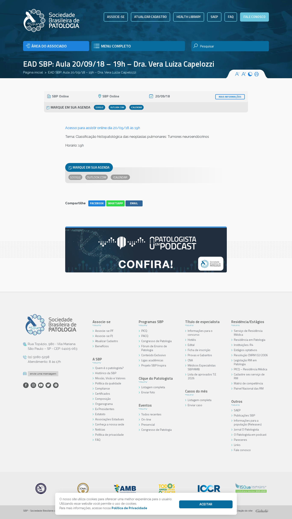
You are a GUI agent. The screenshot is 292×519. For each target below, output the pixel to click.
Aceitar (205, 504)
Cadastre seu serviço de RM (249, 376)
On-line (146, 419)
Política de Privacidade (129, 508)
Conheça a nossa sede (109, 424)
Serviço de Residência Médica (248, 332)
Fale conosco (254, 16)
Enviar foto (148, 392)
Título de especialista (202, 322)
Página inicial (33, 72)
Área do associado (49, 46)
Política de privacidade (109, 434)
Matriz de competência (248, 383)
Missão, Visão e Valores (110, 378)
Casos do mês (196, 391)
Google (99, 107)
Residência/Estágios (247, 322)
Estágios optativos (245, 350)
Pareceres (240, 439)
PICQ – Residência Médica (250, 369)
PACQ (144, 336)
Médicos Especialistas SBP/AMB (202, 367)
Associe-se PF (104, 330)
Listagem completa (153, 387)
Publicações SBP (244, 415)
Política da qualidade (108, 383)
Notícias (100, 429)
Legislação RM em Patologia (245, 362)
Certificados (102, 393)
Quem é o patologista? (109, 368)
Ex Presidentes (104, 409)
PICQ (144, 330)
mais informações (230, 97)
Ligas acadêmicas (152, 360)
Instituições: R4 (243, 345)
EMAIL (134, 203)
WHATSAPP (115, 203)
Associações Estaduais (109, 419)
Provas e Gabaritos (200, 355)
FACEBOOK (97, 203)
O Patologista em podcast (250, 434)
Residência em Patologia (249, 339)
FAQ (231, 16)
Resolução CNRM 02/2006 (251, 355)
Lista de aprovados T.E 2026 (202, 376)
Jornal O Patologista (246, 429)
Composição (103, 398)
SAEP (214, 16)
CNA (190, 360)
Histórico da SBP (105, 373)
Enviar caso (195, 405)
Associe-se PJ (104, 336)
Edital (191, 345)
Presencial (148, 424)
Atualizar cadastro (150, 16)
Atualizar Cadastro (106, 341)
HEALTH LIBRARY (189, 16)
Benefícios (102, 346)
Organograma (104, 403)
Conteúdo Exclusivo (153, 355)
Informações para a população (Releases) (248, 422)
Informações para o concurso (200, 332)
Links (237, 445)
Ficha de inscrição (199, 350)
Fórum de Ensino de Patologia (154, 348)
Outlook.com (117, 107)
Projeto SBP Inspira (153, 365)
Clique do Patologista (156, 378)
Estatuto (100, 414)
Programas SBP (151, 322)
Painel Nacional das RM (249, 388)
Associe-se (115, 16)
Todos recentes (151, 414)
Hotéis (192, 339)
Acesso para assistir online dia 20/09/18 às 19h (102, 128)
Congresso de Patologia (156, 341)
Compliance (102, 388)
